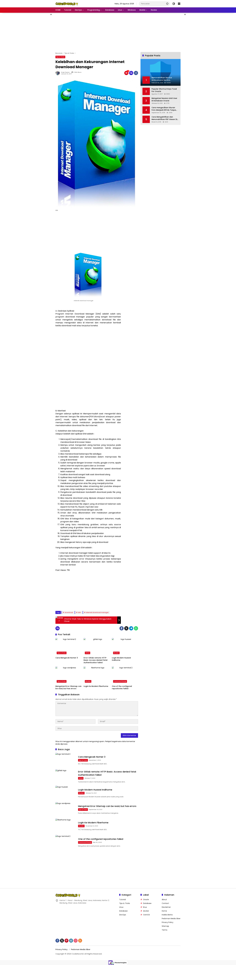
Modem (116, 653)
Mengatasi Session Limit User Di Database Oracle (164, 99)
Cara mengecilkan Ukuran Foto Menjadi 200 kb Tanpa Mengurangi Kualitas (164, 108)
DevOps (122, 914)
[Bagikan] (136, 73)
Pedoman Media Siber (171, 918)
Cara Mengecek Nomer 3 (66, 658)
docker (146, 911)
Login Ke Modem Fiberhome (96, 686)
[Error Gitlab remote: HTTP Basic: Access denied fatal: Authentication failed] (97, 646)
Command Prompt (120, 681)
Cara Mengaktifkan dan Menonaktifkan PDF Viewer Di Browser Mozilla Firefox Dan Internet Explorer (164, 118)
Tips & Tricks (60, 57)
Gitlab (87, 653)
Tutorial (122, 899)
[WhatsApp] (136, 628)
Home (164, 911)
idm (79, 612)
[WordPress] (71, 941)
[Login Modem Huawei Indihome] (125, 646)
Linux (121, 907)
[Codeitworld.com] (67, 3)
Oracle (146, 899)
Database (123, 911)
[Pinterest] (66, 941)
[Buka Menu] (179, 3)
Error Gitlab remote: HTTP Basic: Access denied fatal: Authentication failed (96, 660)
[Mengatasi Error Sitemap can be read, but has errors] (68, 675)
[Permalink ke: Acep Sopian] (58, 73)
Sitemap (165, 926)
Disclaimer (166, 907)
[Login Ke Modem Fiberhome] (97, 675)
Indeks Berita (167, 914)
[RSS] (80, 941)
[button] (167, 4)
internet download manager (97, 612)
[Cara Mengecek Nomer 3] (68, 646)
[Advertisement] (43, 49)
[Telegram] (131, 628)
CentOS (146, 914)
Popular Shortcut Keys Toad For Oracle (164, 90)
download (69, 612)
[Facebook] (121, 628)
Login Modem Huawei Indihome (121, 659)
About (164, 899)
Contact (165, 903)
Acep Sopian (65, 72)
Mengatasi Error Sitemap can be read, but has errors (68, 687)
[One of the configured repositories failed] (125, 675)
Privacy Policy (167, 922)
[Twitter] (126, 628)
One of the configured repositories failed (122, 687)
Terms (164, 930)
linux (145, 907)
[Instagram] (76, 941)
